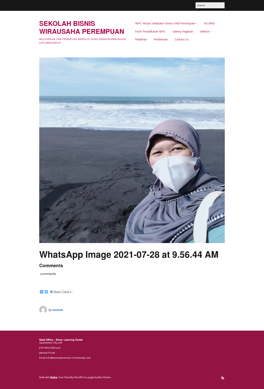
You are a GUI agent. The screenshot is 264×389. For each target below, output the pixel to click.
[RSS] (223, 377)
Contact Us (182, 39)
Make (53, 377)
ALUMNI (209, 23)
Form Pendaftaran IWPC (150, 31)
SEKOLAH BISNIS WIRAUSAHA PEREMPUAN (81, 27)
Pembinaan (161, 39)
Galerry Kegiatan (183, 31)
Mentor (204, 31)
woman (57, 310)
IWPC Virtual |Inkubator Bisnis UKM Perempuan (165, 23)
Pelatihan (141, 39)
